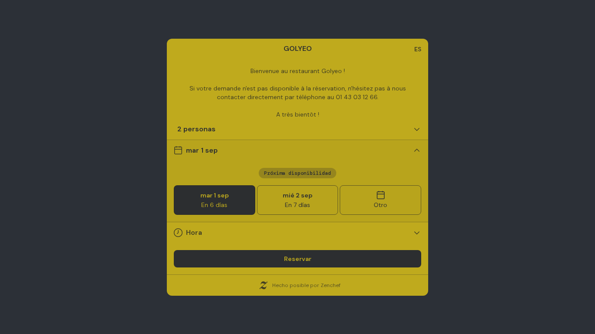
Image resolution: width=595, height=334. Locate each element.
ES (417, 49)
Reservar (297, 259)
